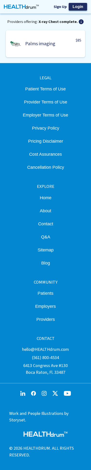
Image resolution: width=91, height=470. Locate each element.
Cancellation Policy (45, 167)
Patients (45, 293)
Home (45, 197)
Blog (45, 262)
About (45, 210)
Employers (45, 306)
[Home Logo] (21, 6)
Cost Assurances (45, 154)
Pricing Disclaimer (45, 141)
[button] (45, 43)
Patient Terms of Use (45, 88)
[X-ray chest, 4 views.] (81, 21)
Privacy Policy (45, 128)
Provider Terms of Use (45, 101)
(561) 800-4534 (45, 357)
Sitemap (46, 249)
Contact (45, 223)
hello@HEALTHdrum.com (45, 349)
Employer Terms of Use (45, 115)
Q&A (45, 236)
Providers (45, 319)
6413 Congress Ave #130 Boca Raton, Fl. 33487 (45, 368)
